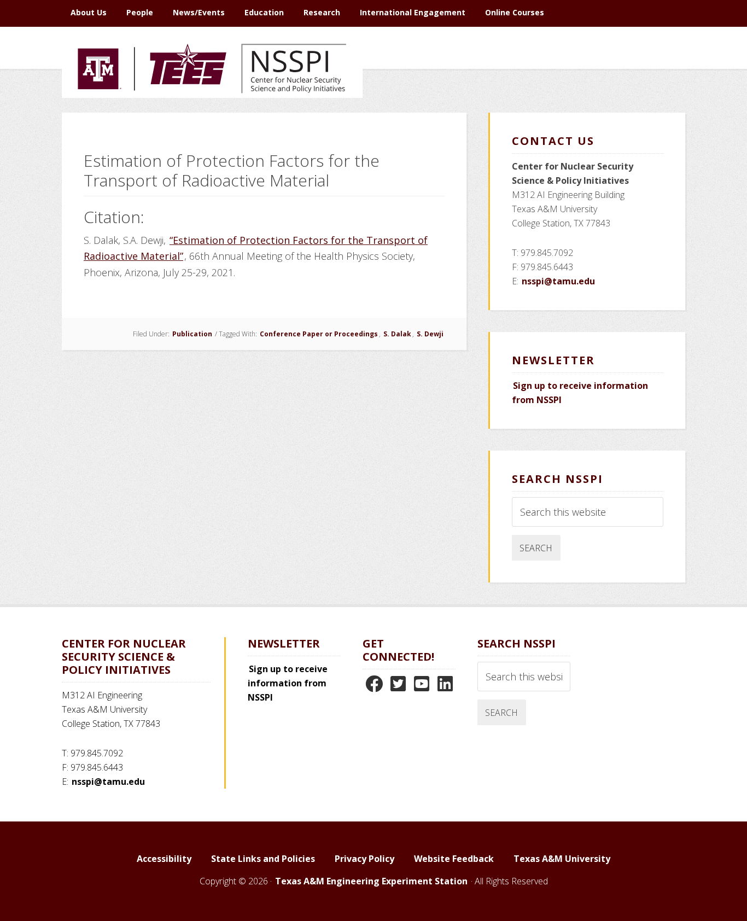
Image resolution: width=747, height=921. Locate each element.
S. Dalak (397, 334)
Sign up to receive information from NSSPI (288, 683)
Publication (192, 334)
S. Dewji (430, 334)
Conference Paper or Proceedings (319, 334)
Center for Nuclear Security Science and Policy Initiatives (212, 120)
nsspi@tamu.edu (558, 281)
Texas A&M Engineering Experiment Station (371, 881)
